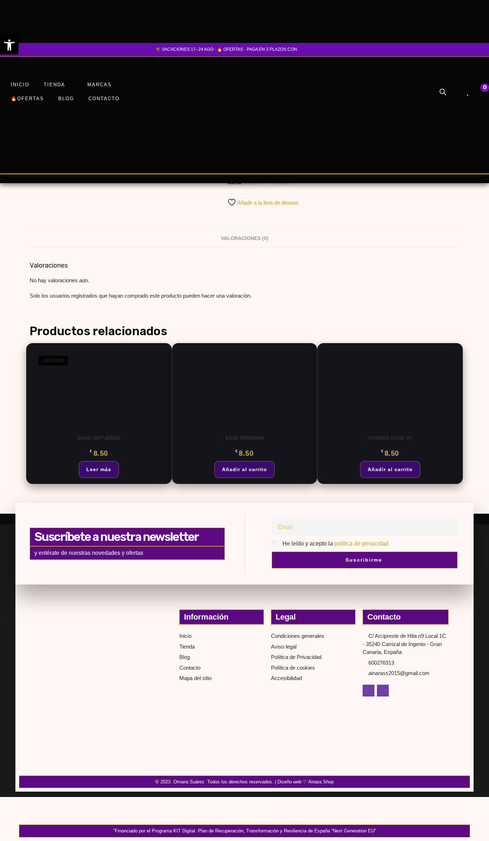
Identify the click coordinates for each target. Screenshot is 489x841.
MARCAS (99, 84)
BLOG (66, 98)
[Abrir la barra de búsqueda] (442, 92)
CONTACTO (104, 98)
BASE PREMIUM (244, 438)
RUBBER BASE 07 (390, 438)
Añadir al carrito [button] (244, 469)
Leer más (98, 469)
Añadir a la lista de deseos (267, 203)
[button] (9, 45)
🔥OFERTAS (27, 98)
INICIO (20, 84)
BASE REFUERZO (99, 438)
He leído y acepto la (335, 544)
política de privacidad (361, 544)
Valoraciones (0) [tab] (244, 238)
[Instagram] (383, 690)
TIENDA (54, 84)
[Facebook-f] (368, 690)
